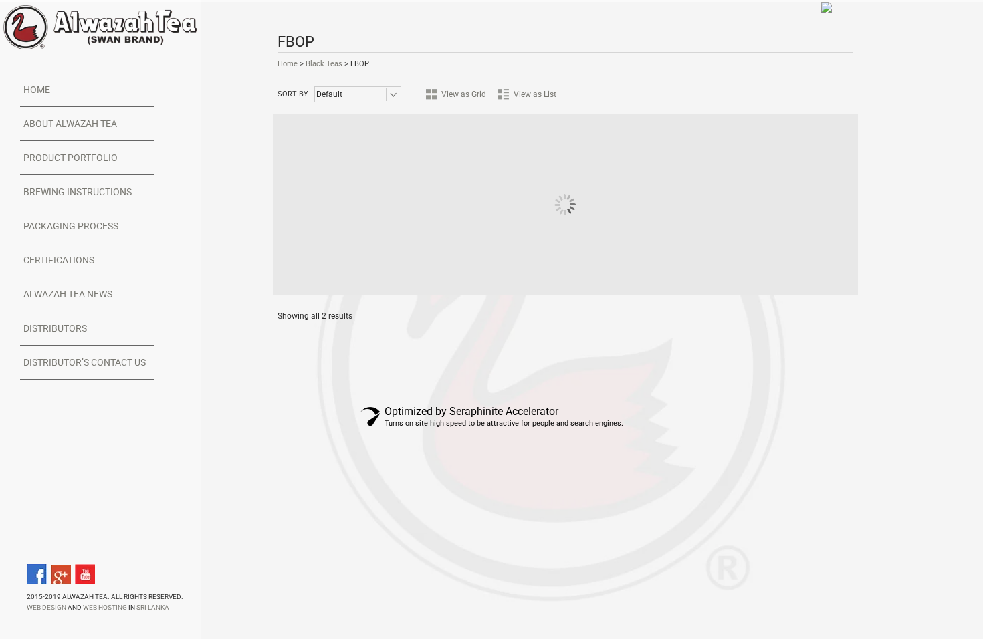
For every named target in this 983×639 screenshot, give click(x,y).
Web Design (46, 607)
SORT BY (293, 94)
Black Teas (324, 63)
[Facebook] (37, 574)
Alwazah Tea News (67, 294)
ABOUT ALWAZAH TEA (70, 123)
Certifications (58, 260)
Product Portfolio (70, 157)
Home (36, 89)
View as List (535, 94)
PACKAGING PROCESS (70, 226)
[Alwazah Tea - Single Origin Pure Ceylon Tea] (100, 26)
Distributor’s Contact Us (84, 362)
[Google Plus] (61, 574)
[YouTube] (85, 574)
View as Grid (463, 94)
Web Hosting (105, 607)
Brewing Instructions (77, 191)
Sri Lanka (152, 607)
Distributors (55, 328)
